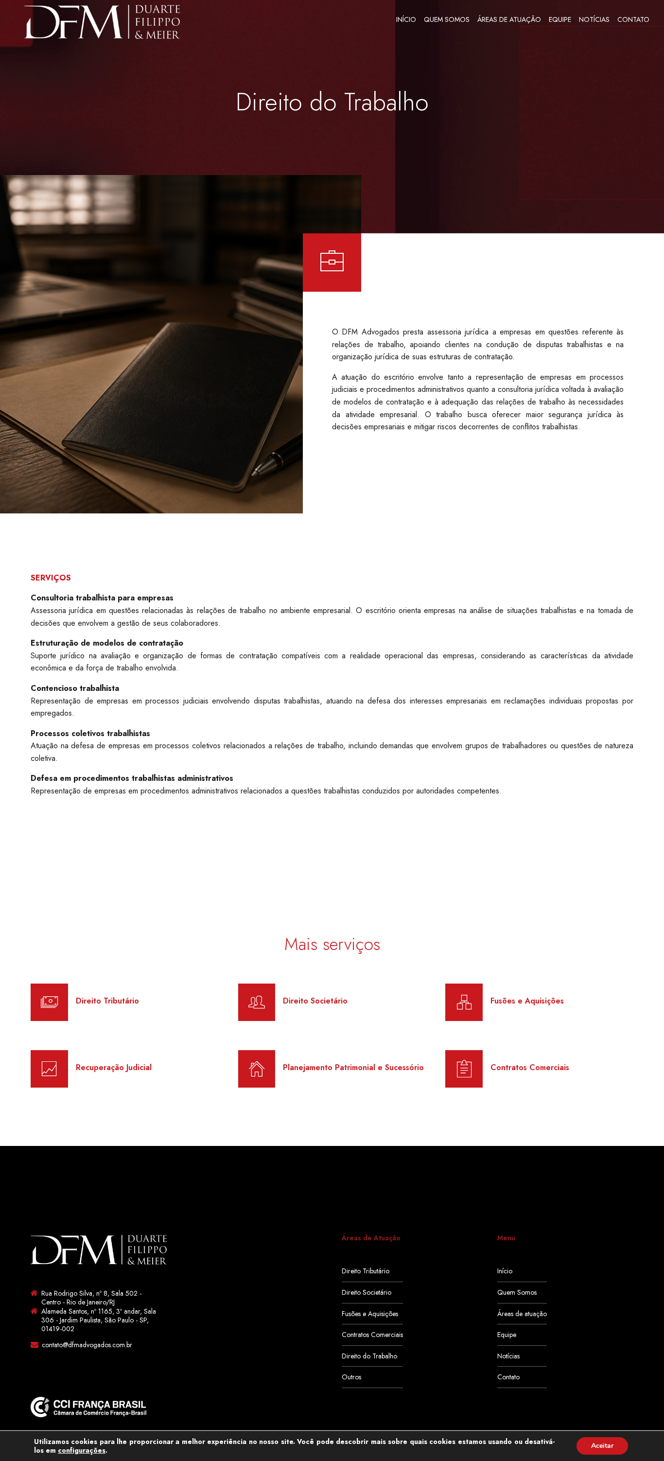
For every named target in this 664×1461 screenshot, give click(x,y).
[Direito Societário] (257, 1002)
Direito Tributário (365, 1271)
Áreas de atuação (509, 19)
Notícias (594, 19)
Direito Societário (366, 1292)
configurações (81, 1450)
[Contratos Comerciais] (464, 1069)
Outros (351, 1377)
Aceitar (602, 1445)
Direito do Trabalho (369, 1356)
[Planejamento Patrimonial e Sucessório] (257, 1069)
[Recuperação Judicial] (49, 1069)
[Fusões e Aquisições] (464, 1002)
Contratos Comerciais (372, 1334)
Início (406, 19)
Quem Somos (447, 19)
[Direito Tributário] (49, 1002)
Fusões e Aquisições (370, 1314)
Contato (633, 19)
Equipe (560, 19)
